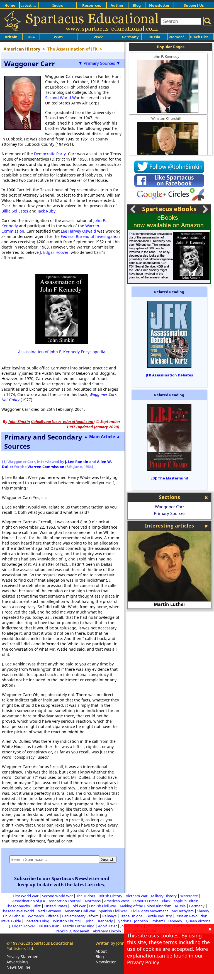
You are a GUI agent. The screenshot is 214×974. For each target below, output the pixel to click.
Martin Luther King (78, 925)
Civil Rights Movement (149, 910)
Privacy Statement (23, 956)
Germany (130, 36)
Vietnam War (136, 895)
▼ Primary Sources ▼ (99, 63)
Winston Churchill (166, 118)
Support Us (194, 5)
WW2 (98, 36)
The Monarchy (18, 905)
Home (9, 5)
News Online (18, 967)
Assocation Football (65, 900)
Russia (154, 36)
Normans (93, 900)
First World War (25, 895)
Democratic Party (50, 153)
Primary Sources (169, 513)
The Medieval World (17, 910)
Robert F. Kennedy (167, 920)
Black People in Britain (180, 900)
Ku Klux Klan (49, 925)
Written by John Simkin (117, 943)
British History (110, 895)
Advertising (17, 962)
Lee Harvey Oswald (78, 231)
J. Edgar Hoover (54, 252)
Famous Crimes (145, 900)
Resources (91, 5)
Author (117, 5)
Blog (137, 5)
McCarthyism (183, 910)
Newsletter (159, 5)
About (101, 951)
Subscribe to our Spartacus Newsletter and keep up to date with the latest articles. (61, 881)
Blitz (37, 905)
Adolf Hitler (107, 925)
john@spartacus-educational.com (62, 421)
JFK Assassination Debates (169, 375)
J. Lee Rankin (76, 461)
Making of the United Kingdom (145, 905)
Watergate (189, 895)
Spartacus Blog (37, 920)
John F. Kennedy (165, 56)
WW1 (58, 36)
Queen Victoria (198, 920)
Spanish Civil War (113, 910)
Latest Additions (35, 5)
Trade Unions (131, 915)
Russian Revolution (191, 915)
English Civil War (102, 905)
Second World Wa (61, 97)
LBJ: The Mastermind (169, 478)
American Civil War (80, 910)
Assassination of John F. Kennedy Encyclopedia (61, 351)
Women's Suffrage (43, 915)
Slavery (203, 910)
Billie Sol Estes (14, 211)
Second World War (57, 895)
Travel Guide (10, 920)
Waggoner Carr (169, 506)
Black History (202, 36)
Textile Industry (159, 915)
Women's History (184, 36)
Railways (109, 915)
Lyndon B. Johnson (132, 920)
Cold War (78, 905)
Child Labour (13, 915)
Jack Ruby (46, 211)
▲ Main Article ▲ (102, 436)
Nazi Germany (49, 910)
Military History (164, 895)
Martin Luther (156, 604)
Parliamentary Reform (80, 915)
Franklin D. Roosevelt (71, 931)
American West (116, 900)
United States (55, 905)
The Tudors (85, 895)
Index (57, 5)
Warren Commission (46, 466)
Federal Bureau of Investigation (90, 236)
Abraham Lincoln (107, 931)
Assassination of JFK (28, 900)
